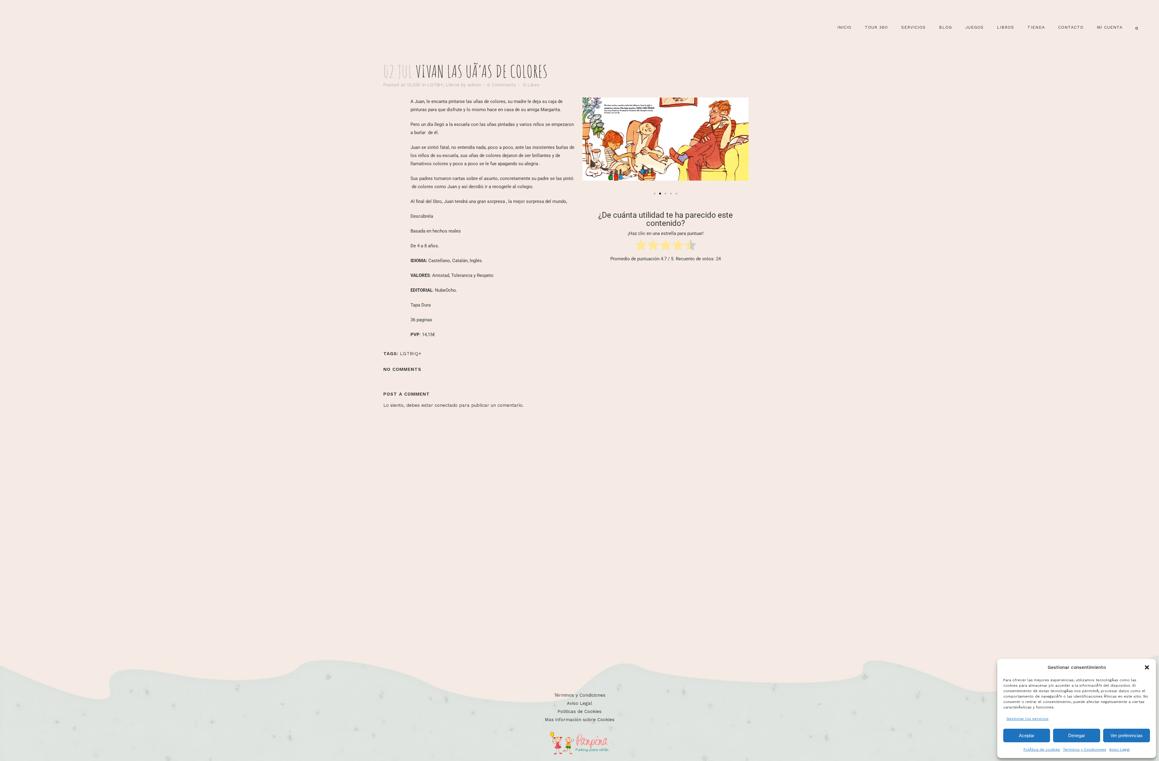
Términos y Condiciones (579, 695)
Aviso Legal (1119, 749)
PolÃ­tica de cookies (1041, 749)
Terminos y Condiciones (1084, 749)
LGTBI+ (435, 85)
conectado (446, 405)
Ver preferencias (1126, 735)
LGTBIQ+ (411, 353)
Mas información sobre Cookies (580, 719)
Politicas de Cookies (579, 711)
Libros (452, 85)
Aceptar (1026, 735)
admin (474, 85)
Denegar (1076, 735)
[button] (1147, 667)
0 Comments (501, 85)
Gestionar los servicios (1027, 719)
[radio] (641, 246)
